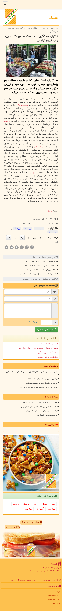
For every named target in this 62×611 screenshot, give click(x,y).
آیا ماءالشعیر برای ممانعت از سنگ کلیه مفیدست (42, 269)
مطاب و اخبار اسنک (30, 522)
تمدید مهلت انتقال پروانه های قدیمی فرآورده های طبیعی (39, 265)
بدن (34, 504)
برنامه (7, 121)
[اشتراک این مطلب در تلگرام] (32, 247)
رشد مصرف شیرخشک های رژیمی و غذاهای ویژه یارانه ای (38, 274)
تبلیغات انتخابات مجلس (48, 344)
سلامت (28, 509)
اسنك (54, 17)
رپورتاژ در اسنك (54, 599)
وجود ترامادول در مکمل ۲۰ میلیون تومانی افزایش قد (40, 261)
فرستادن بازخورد (45, 329)
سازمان (24, 105)
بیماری (43, 504)
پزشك (17, 228)
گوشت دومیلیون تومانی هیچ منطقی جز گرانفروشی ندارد (40, 411)
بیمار (52, 504)
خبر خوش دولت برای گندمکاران (47, 415)
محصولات (38, 146)
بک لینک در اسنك (54, 595)
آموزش (32, 172)
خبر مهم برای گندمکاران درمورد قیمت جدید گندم (42, 383)
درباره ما (57, 591)
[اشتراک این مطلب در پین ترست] (16, 247)
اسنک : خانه (11, 527)
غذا (18, 105)
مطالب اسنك (56, 603)
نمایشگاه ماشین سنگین (47, 352)
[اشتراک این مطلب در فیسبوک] (27, 247)
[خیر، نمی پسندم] (8, 237)
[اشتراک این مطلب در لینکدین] (11, 247)
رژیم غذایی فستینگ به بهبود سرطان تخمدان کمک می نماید (38, 387)
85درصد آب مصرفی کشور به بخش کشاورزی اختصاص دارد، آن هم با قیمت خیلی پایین (32, 373)
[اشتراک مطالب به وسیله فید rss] (6, 247)
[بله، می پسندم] (22, 237)
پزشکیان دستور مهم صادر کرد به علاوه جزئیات (43, 378)
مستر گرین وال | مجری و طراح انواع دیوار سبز (38, 348)
